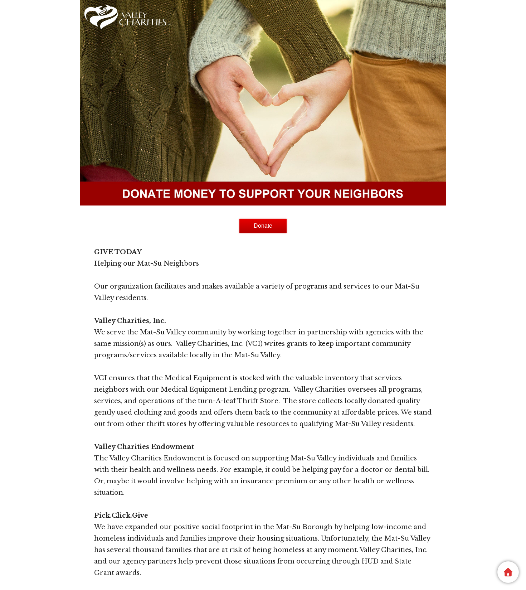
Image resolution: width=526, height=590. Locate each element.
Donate (263, 225)
